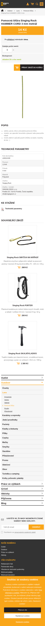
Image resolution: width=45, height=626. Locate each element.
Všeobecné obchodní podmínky (12, 569)
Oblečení (6, 465)
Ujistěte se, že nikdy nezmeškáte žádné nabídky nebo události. (25, 519)
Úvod (2, 10)
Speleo (6, 400)
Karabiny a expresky (11, 415)
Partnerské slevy (7, 566)
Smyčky (5, 447)
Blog (3, 503)
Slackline (6, 451)
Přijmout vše (22, 610)
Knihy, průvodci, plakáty (12, 478)
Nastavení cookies (22, 622)
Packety (5, 424)
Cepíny (5, 438)
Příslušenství (8, 411)
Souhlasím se (20, 532)
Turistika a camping (10, 474)
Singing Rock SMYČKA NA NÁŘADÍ (22, 257)
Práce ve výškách (10, 484)
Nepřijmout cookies (23, 616)
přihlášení (10, 39)
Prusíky (6, 408)
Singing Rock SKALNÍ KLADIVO (22, 353)
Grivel (4, 489)
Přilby (4, 433)
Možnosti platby (7, 572)
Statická (6, 403)
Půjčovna (6, 498)
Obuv (4, 469)
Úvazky (5, 388)
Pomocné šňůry (28, 11)
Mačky (5, 442)
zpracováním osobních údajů (25, 532)
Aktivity (5, 493)
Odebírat (36, 527)
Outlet (4, 378)
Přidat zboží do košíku (32, 67)
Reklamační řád (7, 564)
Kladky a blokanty (10, 429)
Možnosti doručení (8, 575)
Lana (18, 11)
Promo (5, 460)
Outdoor (9, 11)
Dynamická (7, 397)
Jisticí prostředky (9, 420)
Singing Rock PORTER (22, 305)
